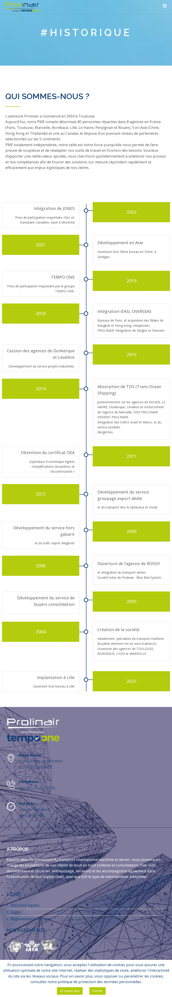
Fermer (97, 991)
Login (15, 912)
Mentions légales (25, 905)
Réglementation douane (30, 918)
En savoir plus (70, 991)
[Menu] (165, 5)
